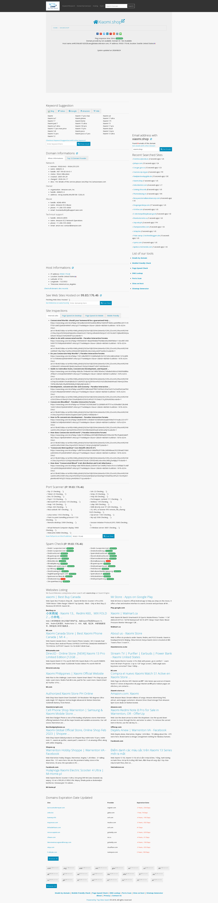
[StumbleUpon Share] (114, 33)
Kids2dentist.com (140, 185)
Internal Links (53, 315)
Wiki (97, 111)
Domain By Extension (84, 6)
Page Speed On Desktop (72, 315)
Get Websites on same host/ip (57, 303)
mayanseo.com (52, 822)
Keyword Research (68, 6)
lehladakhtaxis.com (54, 827)
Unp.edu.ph (137, 222)
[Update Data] (76, 153)
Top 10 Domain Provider (76, 158)
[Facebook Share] (97, 33)
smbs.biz (50, 813)
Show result (84, 144)
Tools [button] (101, 6)
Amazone (86, 111)
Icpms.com (137, 242)
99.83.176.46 (65, 274)
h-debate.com (52, 852)
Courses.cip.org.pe (140, 172)
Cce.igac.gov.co (139, 167)
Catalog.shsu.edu (139, 189)
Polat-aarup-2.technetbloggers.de (146, 235)
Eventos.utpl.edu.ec (141, 159)
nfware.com (51, 837)
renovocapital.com (53, 832)
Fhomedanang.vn (139, 194)
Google (74, 111)
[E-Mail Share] (120, 33)
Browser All (53, 858)
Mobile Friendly (113, 315)
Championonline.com (141, 227)
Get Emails (166, 149)
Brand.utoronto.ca (140, 218)
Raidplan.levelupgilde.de (142, 176)
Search (131, 6)
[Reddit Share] (117, 33)
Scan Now (107, 303)
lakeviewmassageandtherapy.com (59, 842)
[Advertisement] (109, 68)
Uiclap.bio (137, 231)
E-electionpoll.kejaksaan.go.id (144, 214)
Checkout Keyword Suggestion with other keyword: (66, 140)
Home (55, 28)
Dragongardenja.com (141, 205)
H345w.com (138, 209)
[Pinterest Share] (110, 33)
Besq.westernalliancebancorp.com (146, 198)
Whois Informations (55, 158)
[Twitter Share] (104, 33)
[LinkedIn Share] (107, 33)
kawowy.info (51, 817)
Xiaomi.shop (64, 28)
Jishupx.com (137, 163)
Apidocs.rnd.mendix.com (142, 247)
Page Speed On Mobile (94, 315)
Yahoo (62, 111)
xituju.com (50, 847)
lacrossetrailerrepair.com (56, 808)
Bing (52, 111)
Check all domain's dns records (56, 288)
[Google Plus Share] (100, 33)
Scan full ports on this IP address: (59, 536)
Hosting (95, 6)
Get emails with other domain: (144, 146)
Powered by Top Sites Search (98, 900)
